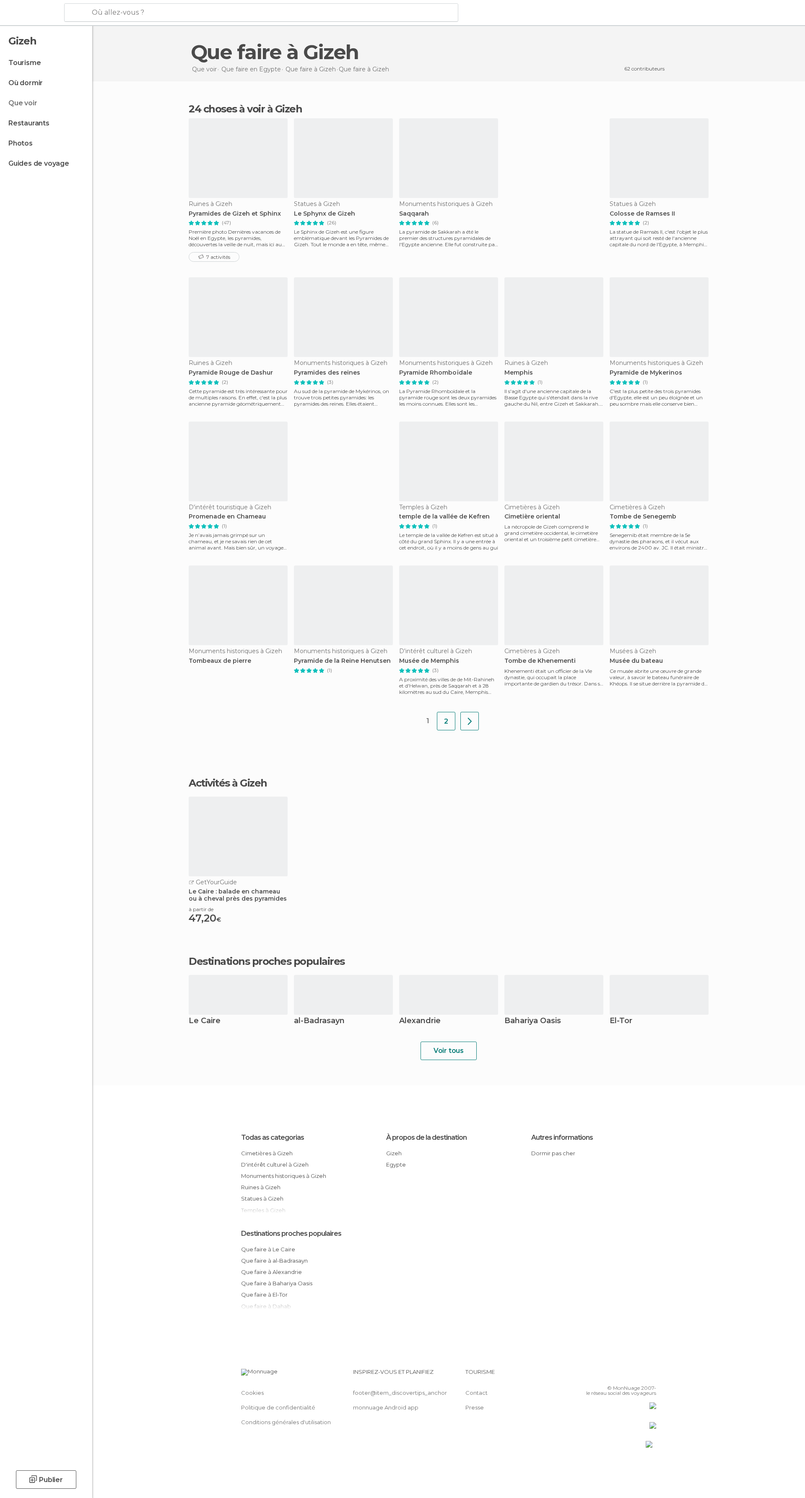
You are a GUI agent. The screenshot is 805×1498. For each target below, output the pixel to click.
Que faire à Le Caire (268, 1249)
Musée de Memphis (429, 660)
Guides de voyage (38, 163)
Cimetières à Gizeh (267, 1153)
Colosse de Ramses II (642, 213)
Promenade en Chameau (227, 516)
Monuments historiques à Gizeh (283, 1175)
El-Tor (621, 1021)
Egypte (396, 1164)
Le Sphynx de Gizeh (324, 213)
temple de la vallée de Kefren (444, 516)
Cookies (252, 1392)
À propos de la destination (426, 1137)
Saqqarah (414, 213)
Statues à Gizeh (262, 1198)
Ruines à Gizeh (260, 1187)
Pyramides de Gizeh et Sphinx (235, 213)
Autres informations (562, 1137)
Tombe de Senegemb (643, 516)
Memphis (518, 372)
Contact (476, 1392)
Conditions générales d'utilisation (286, 1422)
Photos (20, 143)
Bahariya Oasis (532, 1021)
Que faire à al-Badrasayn (274, 1260)
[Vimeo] (636, 1375)
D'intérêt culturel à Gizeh (275, 1164)
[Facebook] (608, 1375)
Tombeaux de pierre (220, 660)
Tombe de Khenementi (540, 660)
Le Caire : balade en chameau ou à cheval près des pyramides (238, 895)
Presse (474, 1407)
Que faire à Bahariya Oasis (276, 1283)
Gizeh (394, 1153)
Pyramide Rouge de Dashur (231, 372)
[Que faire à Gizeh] (469, 721)
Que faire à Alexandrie (271, 1272)
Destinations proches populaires (267, 961)
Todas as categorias (272, 1137)
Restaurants (28, 123)
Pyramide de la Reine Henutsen (342, 660)
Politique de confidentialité (278, 1407)
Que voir (22, 103)
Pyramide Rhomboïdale (435, 372)
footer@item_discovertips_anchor (400, 1392)
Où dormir (25, 83)
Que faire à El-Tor (264, 1294)
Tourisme (24, 63)
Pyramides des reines (327, 372)
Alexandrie (420, 1021)
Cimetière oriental (532, 516)
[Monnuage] (31, 13)
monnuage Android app (385, 1407)
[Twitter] (622, 1375)
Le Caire (205, 1021)
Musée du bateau (636, 660)
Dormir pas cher (553, 1153)
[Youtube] (650, 1375)
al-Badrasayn (319, 1021)
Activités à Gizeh (228, 783)
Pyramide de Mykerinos (646, 372)
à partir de (201, 909)
